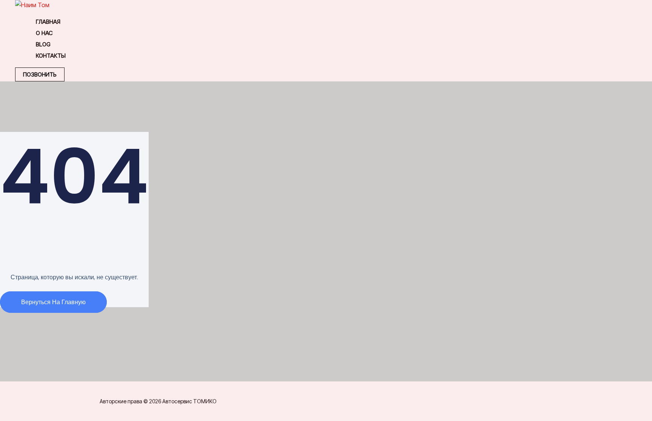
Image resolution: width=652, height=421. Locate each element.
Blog (43, 44)
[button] (40, 74)
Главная (48, 21)
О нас (44, 33)
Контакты (51, 55)
